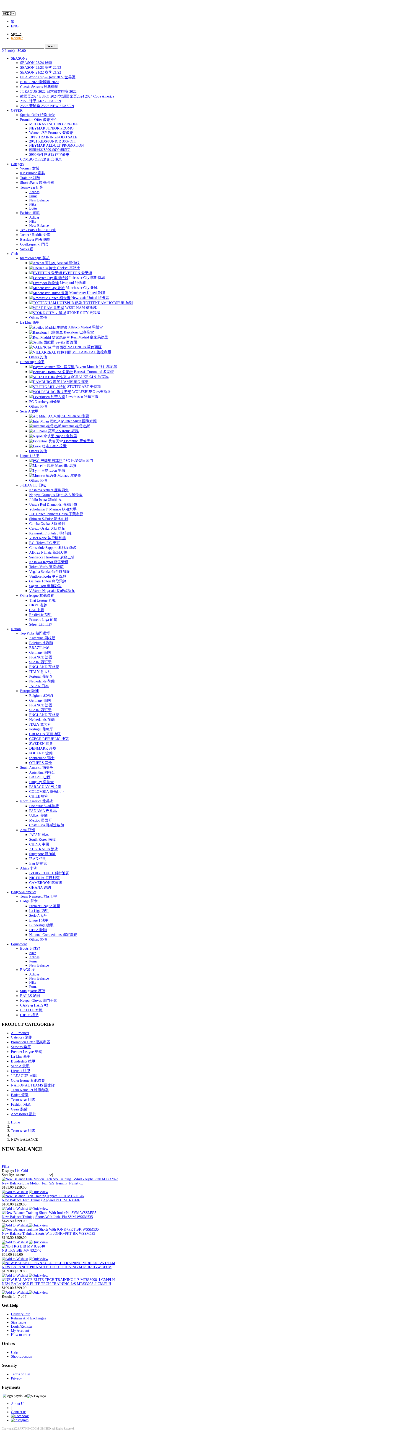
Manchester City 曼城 (81, 288)
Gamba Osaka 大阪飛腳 (47, 524)
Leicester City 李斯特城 (86, 278)
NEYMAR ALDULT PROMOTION (56, 145)
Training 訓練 (30, 178)
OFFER (17, 110)
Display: (8, 1171)
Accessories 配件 (23, 1114)
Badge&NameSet (23, 892)
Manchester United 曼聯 (86, 293)
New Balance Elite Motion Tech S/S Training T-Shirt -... (42, 1183)
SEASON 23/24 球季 (36, 63)
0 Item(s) (14, 51)
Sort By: (8, 1175)
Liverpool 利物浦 (72, 283)
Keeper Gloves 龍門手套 (38, 1000)
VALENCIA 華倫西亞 (84, 347)
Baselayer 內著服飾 (35, 239)
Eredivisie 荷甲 (40, 615)
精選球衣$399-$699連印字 (49, 150)
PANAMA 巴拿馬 (43, 811)
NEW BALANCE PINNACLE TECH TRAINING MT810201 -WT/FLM (56, 1267)
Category (17, 164)
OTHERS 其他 (40, 763)
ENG (15, 26)
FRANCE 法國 (40, 657)
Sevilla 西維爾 (65, 342)
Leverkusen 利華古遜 (81, 397)
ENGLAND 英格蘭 (44, 667)
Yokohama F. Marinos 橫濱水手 (53, 509)
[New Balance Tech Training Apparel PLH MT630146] (43, 1196)
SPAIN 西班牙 (40, 662)
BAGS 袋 (27, 970)
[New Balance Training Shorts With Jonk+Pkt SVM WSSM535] (49, 1213)
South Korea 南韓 (42, 839)
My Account (20, 1330)
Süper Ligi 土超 (41, 624)
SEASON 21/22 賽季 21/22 (40, 72)
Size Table (18, 1322)
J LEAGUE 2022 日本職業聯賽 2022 (48, 91)
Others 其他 (38, 318)
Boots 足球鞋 (30, 948)
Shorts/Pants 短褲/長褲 (37, 183)
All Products (20, 1033)
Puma (33, 196)
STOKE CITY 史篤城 (83, 312)
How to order (20, 1335)
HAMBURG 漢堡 (74, 382)
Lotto (33, 208)
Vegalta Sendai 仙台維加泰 (49, 571)
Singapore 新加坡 (42, 854)
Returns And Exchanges (28, 1318)
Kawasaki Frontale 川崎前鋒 (50, 533)
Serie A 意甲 (29, 411)
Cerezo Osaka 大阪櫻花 (47, 528)
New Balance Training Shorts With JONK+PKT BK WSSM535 (48, 1233)
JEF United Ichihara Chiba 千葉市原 (56, 514)
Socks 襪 (26, 249)
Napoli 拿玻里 (65, 436)
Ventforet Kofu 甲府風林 (47, 576)
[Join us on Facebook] (20, 1416)
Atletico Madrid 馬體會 (85, 327)
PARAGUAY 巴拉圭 (45, 787)
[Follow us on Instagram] (20, 1420)
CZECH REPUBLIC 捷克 (49, 739)
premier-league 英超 (35, 258)
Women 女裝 (29, 168)
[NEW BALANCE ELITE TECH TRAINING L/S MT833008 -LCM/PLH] (58, 1280)
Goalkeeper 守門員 (34, 244)
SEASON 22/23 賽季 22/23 (40, 67)
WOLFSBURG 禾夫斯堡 (91, 392)
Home (15, 1122)
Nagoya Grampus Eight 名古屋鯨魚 (56, 495)
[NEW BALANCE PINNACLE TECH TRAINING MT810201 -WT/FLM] (58, 1263)
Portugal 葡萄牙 (41, 676)
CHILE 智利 (38, 796)
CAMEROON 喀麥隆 (45, 883)
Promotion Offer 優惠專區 (30, 1042)
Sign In (16, 34)
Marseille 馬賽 (65, 466)
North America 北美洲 (36, 801)
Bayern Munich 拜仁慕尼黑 (96, 367)
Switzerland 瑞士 (41, 758)
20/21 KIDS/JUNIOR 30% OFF (52, 141)
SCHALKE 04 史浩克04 (89, 377)
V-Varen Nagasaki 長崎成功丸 (52, 591)
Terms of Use (20, 1374)
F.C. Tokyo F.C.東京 (44, 543)
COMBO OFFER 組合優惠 (41, 159)
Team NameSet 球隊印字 (30, 1090)
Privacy (16, 1378)
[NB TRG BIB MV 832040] (23, 1246)
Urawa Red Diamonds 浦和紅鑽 (53, 504)
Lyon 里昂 (57, 470)
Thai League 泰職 (42, 600)
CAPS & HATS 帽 (34, 1005)
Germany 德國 (40, 652)
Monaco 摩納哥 (69, 475)
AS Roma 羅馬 (67, 431)
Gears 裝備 (19, 1109)
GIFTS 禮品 (29, 1015)
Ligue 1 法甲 (29, 456)
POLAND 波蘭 (41, 753)
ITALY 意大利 (40, 672)
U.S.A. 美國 (38, 815)
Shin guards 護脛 (32, 991)
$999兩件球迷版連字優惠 (49, 154)
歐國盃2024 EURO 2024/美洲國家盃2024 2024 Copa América (67, 96)
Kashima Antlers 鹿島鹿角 (49, 490)
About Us (18, 1404)
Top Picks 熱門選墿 (35, 633)
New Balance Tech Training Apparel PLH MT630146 (41, 1200)
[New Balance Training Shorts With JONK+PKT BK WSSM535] (50, 1229)
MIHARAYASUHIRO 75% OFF (53, 124)
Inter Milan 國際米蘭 (80, 421)
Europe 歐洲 (29, 691)
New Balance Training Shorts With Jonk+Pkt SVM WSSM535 (47, 1217)
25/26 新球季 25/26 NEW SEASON (47, 106)
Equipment (19, 944)
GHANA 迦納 (40, 887)
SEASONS (19, 58)
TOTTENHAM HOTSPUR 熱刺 (107, 303)
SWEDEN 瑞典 (41, 743)
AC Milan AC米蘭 (75, 416)
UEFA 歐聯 (38, 930)
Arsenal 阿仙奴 (68, 263)
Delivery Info (20, 1314)
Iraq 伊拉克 (38, 863)
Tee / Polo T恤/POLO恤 (38, 230)
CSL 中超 (36, 610)
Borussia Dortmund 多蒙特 (93, 372)
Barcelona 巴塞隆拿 (78, 332)
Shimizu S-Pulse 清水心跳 (48, 519)
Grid (24, 1171)
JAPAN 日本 (39, 686)
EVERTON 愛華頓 (77, 273)
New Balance (39, 200)
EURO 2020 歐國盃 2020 (39, 82)
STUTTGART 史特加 (83, 386)
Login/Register (21, 1326)
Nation (16, 629)
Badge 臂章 (29, 901)
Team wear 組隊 (23, 1100)
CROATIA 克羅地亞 (45, 734)
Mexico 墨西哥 (40, 820)
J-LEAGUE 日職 (33, 485)
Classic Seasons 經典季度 (39, 87)
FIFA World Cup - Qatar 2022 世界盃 (47, 77)
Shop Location (21, 1356)
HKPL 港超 (38, 605)
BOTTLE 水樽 (31, 1010)
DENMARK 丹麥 (42, 748)
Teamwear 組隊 (31, 187)
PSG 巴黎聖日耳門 (77, 460)
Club (14, 254)
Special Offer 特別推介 (37, 115)
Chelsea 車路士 (68, 268)
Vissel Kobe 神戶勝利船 (47, 538)
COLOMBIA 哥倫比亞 (46, 791)
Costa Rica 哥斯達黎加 (46, 825)
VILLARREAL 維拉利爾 (91, 352)
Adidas (34, 192)
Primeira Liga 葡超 (43, 619)
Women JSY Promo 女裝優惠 (51, 133)
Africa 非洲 (28, 868)
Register (17, 38)
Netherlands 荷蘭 (42, 681)
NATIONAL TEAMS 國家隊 (33, 1085)
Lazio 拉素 (58, 446)
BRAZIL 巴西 (40, 648)
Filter (5, 1166)
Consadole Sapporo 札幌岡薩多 (53, 548)
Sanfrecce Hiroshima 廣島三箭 (52, 557)
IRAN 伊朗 (38, 859)
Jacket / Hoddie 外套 (35, 235)
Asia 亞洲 (27, 830)
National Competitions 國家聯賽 (53, 935)
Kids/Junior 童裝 (32, 173)
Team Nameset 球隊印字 (38, 896)
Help (14, 1352)
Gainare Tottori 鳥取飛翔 (48, 581)
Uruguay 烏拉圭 (41, 782)
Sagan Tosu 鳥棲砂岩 (45, 586)
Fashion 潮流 (30, 213)
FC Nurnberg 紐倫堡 (44, 402)
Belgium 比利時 (41, 643)
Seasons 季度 (21, 1047)
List (18, 1171)
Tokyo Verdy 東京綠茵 (46, 567)
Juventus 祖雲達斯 (75, 426)
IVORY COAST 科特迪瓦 (49, 873)
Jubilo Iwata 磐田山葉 (45, 500)
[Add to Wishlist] (15, 1191)
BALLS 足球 (30, 996)
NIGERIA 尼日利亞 (44, 878)
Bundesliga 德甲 (32, 362)
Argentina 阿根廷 (42, 638)
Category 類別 (21, 1037)
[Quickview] (38, 1191)
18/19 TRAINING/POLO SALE (53, 137)
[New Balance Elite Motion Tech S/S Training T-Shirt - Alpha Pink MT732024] (60, 1179)
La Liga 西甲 (30, 322)
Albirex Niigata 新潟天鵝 (48, 552)
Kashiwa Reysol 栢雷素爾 (48, 562)
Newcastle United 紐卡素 (89, 298)
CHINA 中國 (39, 844)
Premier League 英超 (44, 906)
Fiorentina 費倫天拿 (78, 441)
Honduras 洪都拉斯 (44, 806)
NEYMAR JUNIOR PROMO (51, 128)
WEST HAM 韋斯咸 (80, 307)
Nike (32, 204)
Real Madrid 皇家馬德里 (89, 337)
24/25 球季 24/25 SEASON (40, 101)
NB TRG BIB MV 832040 (21, 1250)
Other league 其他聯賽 (37, 595)
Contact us (18, 1412)
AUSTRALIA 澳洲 (43, 849)
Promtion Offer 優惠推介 (38, 120)
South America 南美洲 (36, 767)
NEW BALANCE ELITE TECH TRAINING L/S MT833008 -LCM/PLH (56, 1284)
